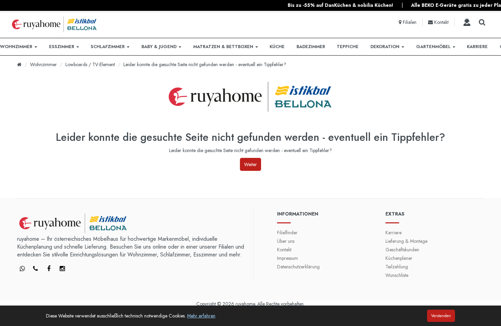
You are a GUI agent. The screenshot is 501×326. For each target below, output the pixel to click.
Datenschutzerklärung (298, 266)
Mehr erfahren (201, 315)
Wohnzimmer (43, 64)
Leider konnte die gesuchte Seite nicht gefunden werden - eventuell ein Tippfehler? (204, 64)
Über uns (285, 241)
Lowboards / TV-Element (90, 64)
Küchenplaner (398, 258)
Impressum (287, 258)
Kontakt (284, 249)
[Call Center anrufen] (467, 22)
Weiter (250, 164)
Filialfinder (287, 232)
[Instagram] (62, 269)
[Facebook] (22, 269)
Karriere (393, 232)
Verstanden (441, 316)
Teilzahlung (396, 266)
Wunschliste (396, 275)
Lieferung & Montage (406, 241)
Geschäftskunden (402, 249)
